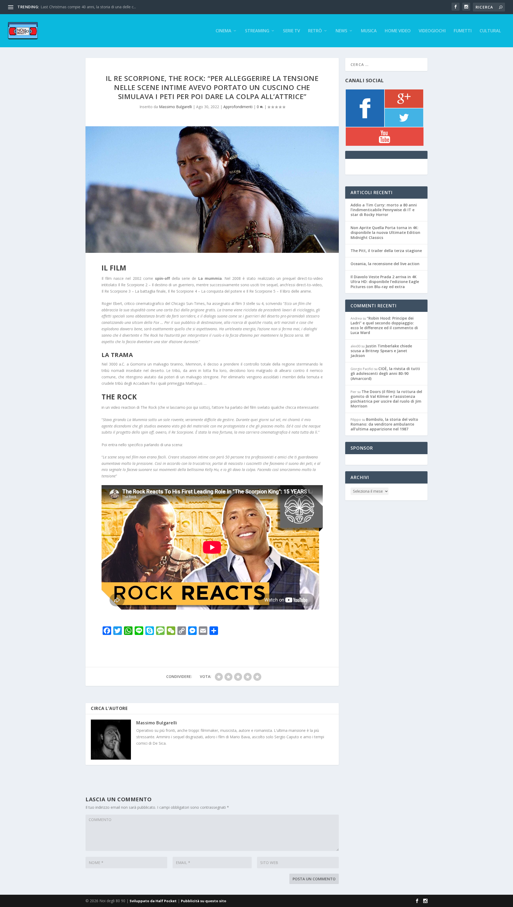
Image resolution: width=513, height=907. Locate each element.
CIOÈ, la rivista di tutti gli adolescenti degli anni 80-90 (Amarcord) (385, 373)
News (341, 31)
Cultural (490, 31)
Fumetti (463, 31)
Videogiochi (432, 31)
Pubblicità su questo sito (203, 900)
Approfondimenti (237, 106)
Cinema (223, 31)
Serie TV (291, 31)
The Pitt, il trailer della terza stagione (386, 250)
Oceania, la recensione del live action (385, 263)
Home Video (398, 31)
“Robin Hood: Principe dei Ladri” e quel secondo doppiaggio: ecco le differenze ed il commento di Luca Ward (384, 325)
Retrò (315, 31)
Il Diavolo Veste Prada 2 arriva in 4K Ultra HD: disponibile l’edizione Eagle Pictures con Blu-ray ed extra (385, 281)
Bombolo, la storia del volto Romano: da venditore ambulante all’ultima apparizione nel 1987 (384, 424)
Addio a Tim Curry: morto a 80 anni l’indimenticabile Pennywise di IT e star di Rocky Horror (384, 209)
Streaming (257, 31)
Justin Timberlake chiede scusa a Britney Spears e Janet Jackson (381, 350)
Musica (369, 31)
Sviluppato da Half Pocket (153, 900)
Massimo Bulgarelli (175, 106)
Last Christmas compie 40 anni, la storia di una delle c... (88, 6)
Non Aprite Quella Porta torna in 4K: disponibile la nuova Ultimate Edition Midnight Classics (385, 232)
